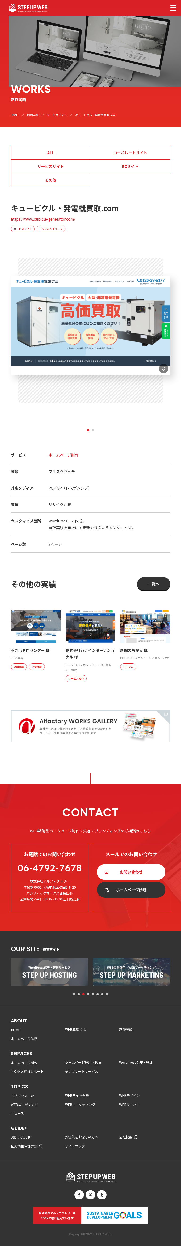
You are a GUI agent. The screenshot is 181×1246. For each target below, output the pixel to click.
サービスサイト (57, 115)
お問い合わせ (131, 872)
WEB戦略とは (75, 1029)
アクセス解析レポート (27, 1071)
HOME (15, 115)
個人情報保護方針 (24, 1146)
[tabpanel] (90, 334)
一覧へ (153, 584)
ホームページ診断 (131, 889)
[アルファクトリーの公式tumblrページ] (102, 1194)
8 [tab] (107, 994)
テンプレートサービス (81, 1071)
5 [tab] (93, 994)
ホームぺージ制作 (64, 455)
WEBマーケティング (80, 1104)
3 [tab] (83, 994)
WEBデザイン (129, 1095)
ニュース (17, 1113)
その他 (50, 180)
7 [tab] (102, 994)
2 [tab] (93, 430)
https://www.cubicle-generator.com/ (43, 219)
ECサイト (130, 166)
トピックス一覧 (22, 1095)
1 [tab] (88, 430)
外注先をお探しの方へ (81, 1137)
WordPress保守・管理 (136, 1062)
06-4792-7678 (50, 868)
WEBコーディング (24, 1104)
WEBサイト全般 (77, 1095)
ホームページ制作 (24, 1062)
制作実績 (32, 115)
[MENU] (173, 8)
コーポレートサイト (130, 152)
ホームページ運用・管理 (83, 1062)
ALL (50, 152)
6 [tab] (97, 994)
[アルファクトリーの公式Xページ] (90, 1194)
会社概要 (125, 1137)
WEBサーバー (129, 1104)
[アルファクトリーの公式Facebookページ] (79, 1194)
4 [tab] (88, 994)
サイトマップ (75, 1146)
